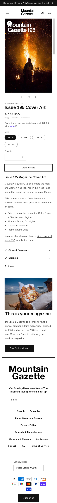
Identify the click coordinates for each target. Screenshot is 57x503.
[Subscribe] (45, 399)
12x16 (24, 137)
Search (21, 411)
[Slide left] (21, 96)
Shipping (8, 118)
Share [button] (11, 266)
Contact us (42, 439)
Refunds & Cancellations (29, 432)
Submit (12, 446)
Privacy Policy (28, 425)
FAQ (23, 446)
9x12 (10, 137)
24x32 (11, 144)
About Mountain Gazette (28, 418)
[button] (7, 12)
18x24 (38, 137)
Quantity (8, 151)
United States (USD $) (26, 468)
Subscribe (28, 498)
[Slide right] (35, 96)
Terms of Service (39, 446)
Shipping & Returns (20, 439)
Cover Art (35, 411)
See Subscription (19, 348)
